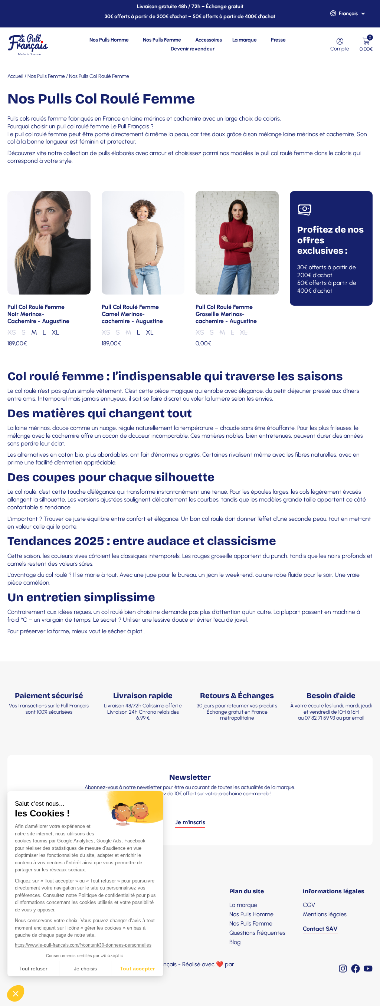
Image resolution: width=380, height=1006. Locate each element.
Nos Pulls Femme (162, 40)
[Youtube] (368, 968)
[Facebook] (355, 968)
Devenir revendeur (192, 49)
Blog (234, 942)
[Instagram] (342, 968)
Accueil (15, 76)
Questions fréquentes (257, 932)
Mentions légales (325, 914)
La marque (244, 40)
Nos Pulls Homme (109, 40)
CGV (309, 904)
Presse (278, 40)
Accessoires (208, 40)
